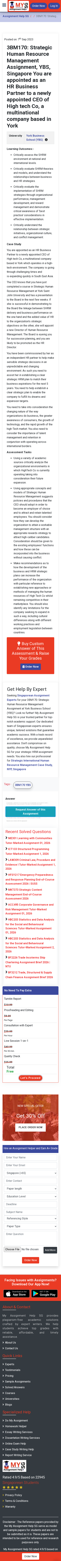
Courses (10, 1393)
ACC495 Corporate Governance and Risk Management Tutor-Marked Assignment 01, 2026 (29, 909)
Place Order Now (30, 1127)
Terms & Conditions (16, 1501)
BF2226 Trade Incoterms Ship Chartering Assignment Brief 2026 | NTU (27, 962)
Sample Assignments (17, 1381)
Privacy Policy (13, 1495)
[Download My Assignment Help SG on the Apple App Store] (16, 1294)
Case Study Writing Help (19, 1449)
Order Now (38, 5)
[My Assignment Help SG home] (19, 5)
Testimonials (12, 1370)
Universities (12, 1398)
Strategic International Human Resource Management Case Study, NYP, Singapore (30, 765)
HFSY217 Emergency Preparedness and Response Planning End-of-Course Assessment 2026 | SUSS (29, 879)
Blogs (8, 1404)
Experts (9, 1364)
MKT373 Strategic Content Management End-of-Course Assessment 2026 (23, 894)
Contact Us (11, 1348)
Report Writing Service (18, 1455)
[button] (4, 6)
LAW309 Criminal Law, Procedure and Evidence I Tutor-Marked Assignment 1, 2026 (30, 864)
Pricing (9, 1375)
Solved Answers (15, 1387)
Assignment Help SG (16, 16)
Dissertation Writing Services (22, 1437)
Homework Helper (16, 1426)
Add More (50, 1250)
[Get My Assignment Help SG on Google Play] (44, 1294)
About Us (10, 1342)
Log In (54, 5)
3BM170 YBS (23, 785)
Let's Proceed (30, 1078)
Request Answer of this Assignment (30, 811)
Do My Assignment (16, 1420)
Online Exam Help (15, 1443)
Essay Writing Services (19, 1432)
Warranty (10, 1506)
